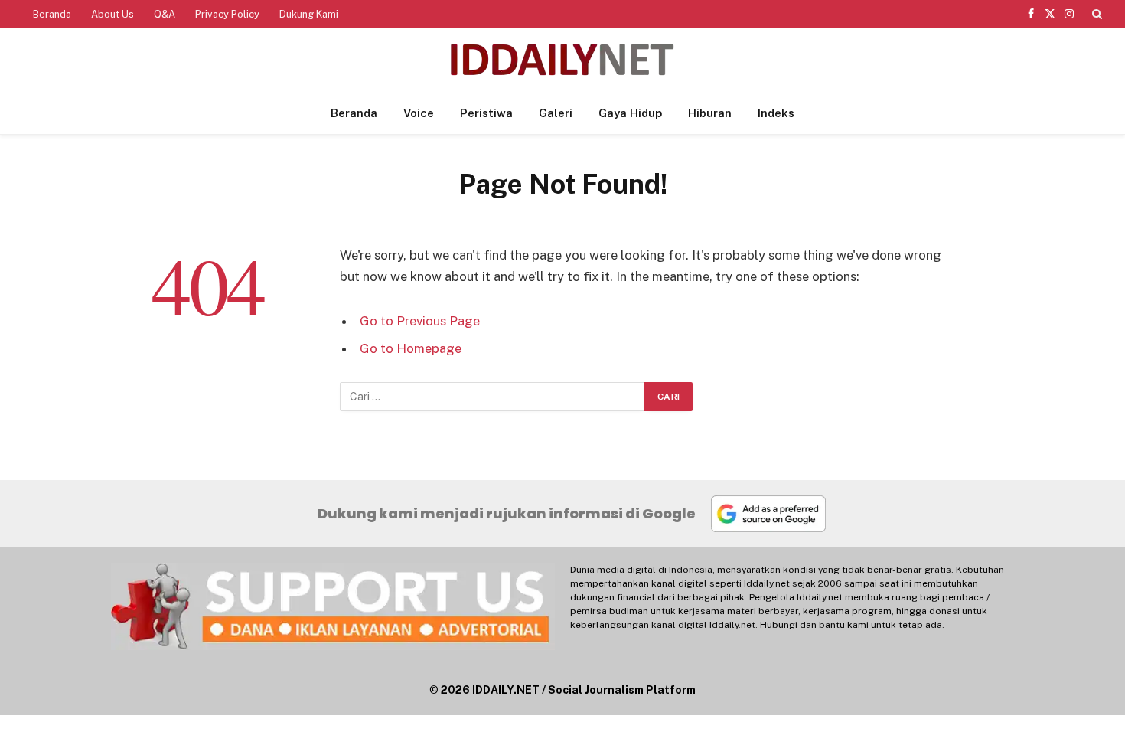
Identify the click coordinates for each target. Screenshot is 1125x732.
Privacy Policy (227, 14)
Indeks (776, 112)
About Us (112, 14)
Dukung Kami (308, 14)
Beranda (52, 14)
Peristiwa (486, 112)
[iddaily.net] (562, 60)
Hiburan (710, 112)
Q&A (164, 14)
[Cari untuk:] (493, 396)
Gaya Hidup (630, 112)
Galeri (555, 112)
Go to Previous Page (420, 320)
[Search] (1095, 14)
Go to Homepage (410, 348)
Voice (418, 112)
